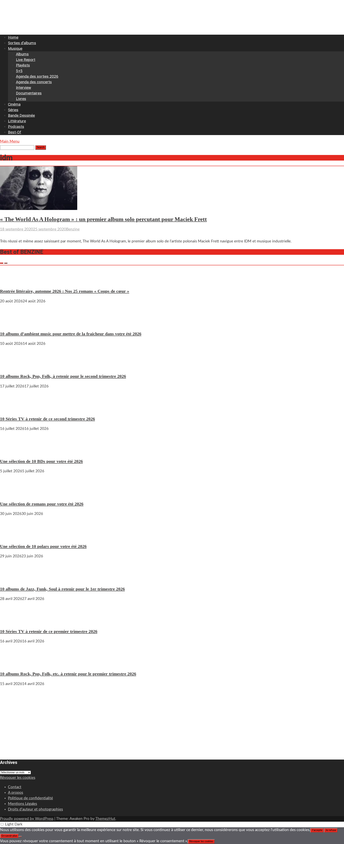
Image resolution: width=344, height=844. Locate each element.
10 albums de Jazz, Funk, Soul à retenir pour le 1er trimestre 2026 (62, 588)
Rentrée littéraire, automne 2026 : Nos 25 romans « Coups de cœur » (64, 291)
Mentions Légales (22, 804)
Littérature (17, 121)
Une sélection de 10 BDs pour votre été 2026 (41, 461)
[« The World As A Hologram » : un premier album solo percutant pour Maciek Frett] (38, 209)
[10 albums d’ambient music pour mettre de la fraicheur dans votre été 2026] (12, 324)
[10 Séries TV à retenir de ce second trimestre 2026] (12, 409)
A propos (15, 793)
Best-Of (14, 132)
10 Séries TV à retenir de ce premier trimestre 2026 (48, 631)
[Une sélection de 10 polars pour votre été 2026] (12, 536)
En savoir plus (9, 835)
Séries (13, 110)
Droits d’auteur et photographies (35, 809)
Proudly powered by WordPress (26, 819)
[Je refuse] (20, 836)
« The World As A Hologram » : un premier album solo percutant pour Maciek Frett (103, 219)
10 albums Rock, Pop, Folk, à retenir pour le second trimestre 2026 (63, 376)
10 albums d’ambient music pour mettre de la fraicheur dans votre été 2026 (70, 333)
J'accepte (317, 830)
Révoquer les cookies (17, 778)
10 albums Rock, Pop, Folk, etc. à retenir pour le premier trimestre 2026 (68, 673)
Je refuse (330, 830)
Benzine (73, 229)
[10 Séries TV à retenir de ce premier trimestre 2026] (12, 621)
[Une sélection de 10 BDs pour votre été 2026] (12, 451)
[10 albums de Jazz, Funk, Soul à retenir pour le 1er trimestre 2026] (12, 579)
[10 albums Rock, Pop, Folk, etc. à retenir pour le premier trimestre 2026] (12, 664)
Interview (23, 87)
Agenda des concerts (34, 82)
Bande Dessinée (21, 115)
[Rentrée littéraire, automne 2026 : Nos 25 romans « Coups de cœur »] (12, 281)
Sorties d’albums (22, 43)
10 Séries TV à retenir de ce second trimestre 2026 (47, 418)
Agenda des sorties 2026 (37, 76)
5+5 (19, 71)
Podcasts (16, 126)
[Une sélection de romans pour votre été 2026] (12, 494)
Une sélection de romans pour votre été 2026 (41, 503)
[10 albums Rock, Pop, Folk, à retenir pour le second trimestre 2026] (12, 366)
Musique (15, 48)
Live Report (25, 59)
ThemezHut (105, 819)
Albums (22, 54)
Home (13, 37)
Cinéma (14, 104)
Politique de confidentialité (30, 798)
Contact (14, 787)
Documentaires (29, 93)
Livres (21, 98)
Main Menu (10, 141)
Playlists (23, 65)
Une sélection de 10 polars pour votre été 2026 (43, 546)
